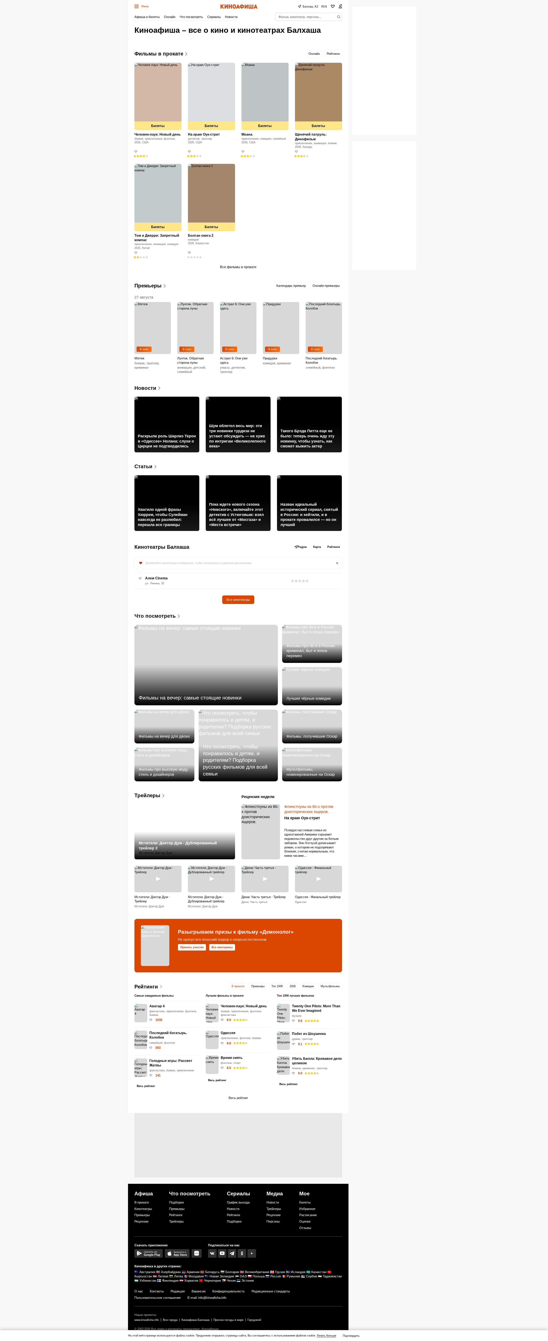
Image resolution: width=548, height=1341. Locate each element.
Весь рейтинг (146, 1086)
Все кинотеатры (238, 599)
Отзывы (305, 1228)
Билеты (158, 126)
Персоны (273, 1221)
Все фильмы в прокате (238, 267)
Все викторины (222, 947)
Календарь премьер (291, 285)
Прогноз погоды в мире (228, 1320)
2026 (293, 986)
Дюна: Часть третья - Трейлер (263, 897)
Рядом (302, 547)
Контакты (157, 1291)
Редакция (178, 1291)
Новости (231, 17)
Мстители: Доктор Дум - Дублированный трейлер (206, 899)
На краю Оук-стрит (204, 134)
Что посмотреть (191, 17)
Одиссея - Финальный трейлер (318, 897)
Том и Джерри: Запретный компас (156, 238)
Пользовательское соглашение (157, 1297)
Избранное (307, 1209)
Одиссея (300, 902)
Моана (246, 134)
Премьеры (258, 986)
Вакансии (199, 1291)
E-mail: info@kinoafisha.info (207, 1297)
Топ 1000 (277, 986)
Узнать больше (326, 1335)
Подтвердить (351, 1335)
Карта (317, 547)
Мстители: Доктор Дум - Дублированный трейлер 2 (178, 845)
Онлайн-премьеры (326, 285)
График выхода (238, 1202)
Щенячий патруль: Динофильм (311, 137)
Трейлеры (176, 1221)
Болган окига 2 (200, 235)
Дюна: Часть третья (254, 902)
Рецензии (141, 1221)
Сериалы (214, 17)
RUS (324, 6)
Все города (170, 1320)
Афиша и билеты (147, 17)
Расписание (308, 1215)
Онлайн (169, 17)
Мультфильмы (330, 986)
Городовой (254, 1320)
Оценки (304, 1221)
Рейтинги (333, 53)
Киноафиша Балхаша (195, 1320)
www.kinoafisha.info (146, 1320)
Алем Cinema (156, 578)
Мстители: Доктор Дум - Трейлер (152, 899)
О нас (138, 1291)
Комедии (308, 986)
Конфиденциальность (228, 1291)
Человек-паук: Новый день (157, 134)
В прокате (238, 986)
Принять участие (192, 947)
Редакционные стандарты (271, 1291)
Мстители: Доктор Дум (155, 853)
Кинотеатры (143, 1209)
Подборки (176, 1202)
